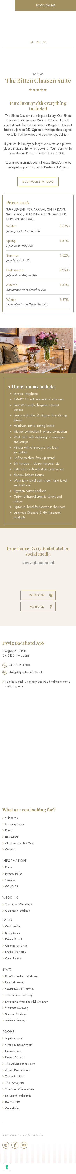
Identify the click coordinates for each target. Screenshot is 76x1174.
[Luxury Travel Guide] (37, 708)
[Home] (38, 26)
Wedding (10, 897)
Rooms (8, 1031)
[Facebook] (14, 1145)
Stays (7, 969)
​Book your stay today (38, 182)
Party (7, 920)
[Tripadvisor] (24, 1145)
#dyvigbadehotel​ (38, 562)
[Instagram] (5, 1145)
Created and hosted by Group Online (22, 1135)
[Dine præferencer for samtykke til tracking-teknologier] (7, 1167)
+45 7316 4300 (19, 665)
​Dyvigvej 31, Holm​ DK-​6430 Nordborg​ (15, 653)
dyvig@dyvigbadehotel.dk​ (25, 672)
